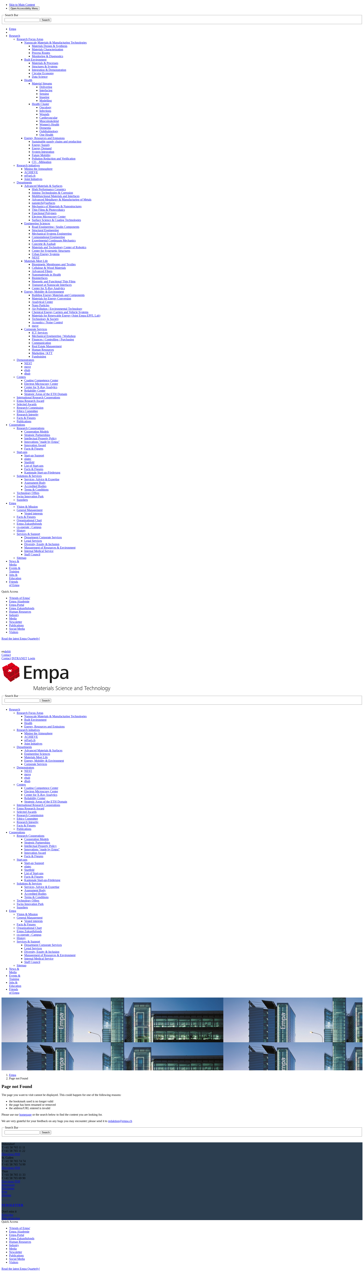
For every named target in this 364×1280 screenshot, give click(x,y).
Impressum (8, 1185)
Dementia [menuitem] (45, 127)
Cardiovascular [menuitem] (48, 117)
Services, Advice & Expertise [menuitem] (41, 479)
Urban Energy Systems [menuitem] (46, 254)
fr (8, 651)
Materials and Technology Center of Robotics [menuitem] (59, 247)
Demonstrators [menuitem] (25, 360)
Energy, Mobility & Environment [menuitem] (44, 291)
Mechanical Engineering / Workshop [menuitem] (54, 336)
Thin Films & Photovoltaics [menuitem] (48, 209)
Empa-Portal (16, 604)
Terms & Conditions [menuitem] (36, 489)
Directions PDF (11, 1154)
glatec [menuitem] (27, 458)
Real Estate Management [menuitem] (47, 346)
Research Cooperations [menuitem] (30, 428)
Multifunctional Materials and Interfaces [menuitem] (55, 196)
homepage (25, 1114)
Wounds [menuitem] (44, 114)
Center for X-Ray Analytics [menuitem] (48, 288)
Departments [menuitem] (24, 182)
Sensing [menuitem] (44, 93)
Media (13, 618)
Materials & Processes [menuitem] (45, 63)
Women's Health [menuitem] (49, 124)
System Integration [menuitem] (43, 151)
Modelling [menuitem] (45, 100)
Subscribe (7, 1214)
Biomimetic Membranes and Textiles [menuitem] (54, 264)
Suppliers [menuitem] (22, 499)
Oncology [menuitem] (45, 107)
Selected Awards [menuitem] (27, 404)
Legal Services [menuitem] (33, 540)
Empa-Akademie (19, 601)
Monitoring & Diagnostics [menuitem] (47, 56)
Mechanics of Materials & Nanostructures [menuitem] (57, 206)
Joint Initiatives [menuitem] (33, 179)
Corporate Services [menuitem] (35, 329)
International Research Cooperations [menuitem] (38, 397)
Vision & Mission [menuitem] (27, 506)
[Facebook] (9, 1198)
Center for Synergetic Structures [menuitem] (51, 250)
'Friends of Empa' (19, 598)
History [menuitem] (21, 530)
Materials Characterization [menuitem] (47, 49)
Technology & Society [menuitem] (45, 319)
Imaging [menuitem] (44, 97)
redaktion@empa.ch (120, 1121)
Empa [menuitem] (12, 29)
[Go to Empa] (58, 692)
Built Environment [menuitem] (35, 59)
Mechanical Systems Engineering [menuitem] (52, 233)
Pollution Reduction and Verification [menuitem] (53, 158)
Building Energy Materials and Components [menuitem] (58, 295)
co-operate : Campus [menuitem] (29, 527)
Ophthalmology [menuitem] (48, 131)
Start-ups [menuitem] (22, 452)
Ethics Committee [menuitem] (27, 411)
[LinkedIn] (3, 1198)
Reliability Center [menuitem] (34, 390)
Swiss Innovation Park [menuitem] (30, 496)
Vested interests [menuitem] (33, 513)
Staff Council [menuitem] (32, 554)
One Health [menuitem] (46, 134)
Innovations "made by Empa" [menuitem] (42, 441)
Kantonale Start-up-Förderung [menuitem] (42, 472)
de (5, 651)
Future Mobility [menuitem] (41, 155)
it (10, 651)
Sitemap (6, 1195)
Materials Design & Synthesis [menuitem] (49, 46)
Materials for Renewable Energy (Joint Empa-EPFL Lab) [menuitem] (66, 315)
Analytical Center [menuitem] (42, 302)
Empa (12, 1075)
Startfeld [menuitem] (29, 462)
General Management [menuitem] (29, 510)
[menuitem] (14, 35)
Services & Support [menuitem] (28, 534)
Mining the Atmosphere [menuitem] (38, 168)
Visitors (13, 632)
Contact (6, 654)
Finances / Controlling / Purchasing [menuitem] (53, 339)
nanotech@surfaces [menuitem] (43, 203)
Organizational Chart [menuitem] (29, 520)
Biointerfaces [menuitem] (40, 278)
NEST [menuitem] (36, 257)
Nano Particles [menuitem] (40, 305)
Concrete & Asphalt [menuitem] (44, 243)
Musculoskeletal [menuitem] (49, 121)
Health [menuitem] (28, 80)
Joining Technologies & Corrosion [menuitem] (52, 192)
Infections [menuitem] (45, 110)
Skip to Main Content (22, 4)
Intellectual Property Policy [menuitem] (40, 438)
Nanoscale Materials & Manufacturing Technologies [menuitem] (55, 42)
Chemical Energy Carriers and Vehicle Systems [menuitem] (60, 312)
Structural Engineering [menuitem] (45, 230)
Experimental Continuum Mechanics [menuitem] (54, 240)
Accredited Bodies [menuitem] (35, 486)
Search (46, 20)
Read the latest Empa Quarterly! (21, 638)
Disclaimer (8, 1188)
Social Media (17, 628)
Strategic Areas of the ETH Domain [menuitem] (45, 394)
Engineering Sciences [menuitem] (37, 223)
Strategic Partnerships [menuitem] (37, 435)
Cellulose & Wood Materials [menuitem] (49, 267)
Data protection (11, 1218)
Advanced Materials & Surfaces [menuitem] (43, 185)
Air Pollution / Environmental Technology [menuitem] (57, 308)
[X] (6, 1198)
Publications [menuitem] (24, 421)
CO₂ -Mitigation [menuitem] (41, 162)
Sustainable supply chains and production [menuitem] (56, 141)
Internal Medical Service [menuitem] (38, 551)
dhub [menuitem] (27, 373)
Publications (16, 625)
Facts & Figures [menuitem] (26, 418)
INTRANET (19, 658)
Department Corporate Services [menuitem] (43, 537)
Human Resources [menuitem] (43, 349)
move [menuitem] (35, 325)
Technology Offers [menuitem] (28, 493)
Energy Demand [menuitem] (42, 148)
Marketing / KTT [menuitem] (42, 353)
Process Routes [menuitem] (41, 52)
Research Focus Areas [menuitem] (30, 39)
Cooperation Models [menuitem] (36, 431)
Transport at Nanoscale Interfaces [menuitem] (52, 284)
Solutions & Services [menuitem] (29, 476)
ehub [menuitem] (27, 370)
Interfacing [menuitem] (45, 90)
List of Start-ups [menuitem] (33, 465)
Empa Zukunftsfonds (21, 608)
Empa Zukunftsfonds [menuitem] (29, 523)
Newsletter (15, 622)
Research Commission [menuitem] (30, 407)
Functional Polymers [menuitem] (44, 213)
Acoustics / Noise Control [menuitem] (47, 322)
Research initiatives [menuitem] (28, 165)
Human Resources (20, 611)
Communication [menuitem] (41, 342)
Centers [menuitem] (21, 377)
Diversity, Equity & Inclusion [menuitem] (41, 544)
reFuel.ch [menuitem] (29, 175)
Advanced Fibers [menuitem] (42, 271)
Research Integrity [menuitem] (27, 414)
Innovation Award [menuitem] (35, 445)
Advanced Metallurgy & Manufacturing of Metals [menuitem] (61, 199)
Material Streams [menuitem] (42, 83)
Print (4, 1191)
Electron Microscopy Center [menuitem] (49, 216)
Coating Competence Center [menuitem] (41, 380)
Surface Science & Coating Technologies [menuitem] (56, 220)
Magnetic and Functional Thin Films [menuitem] (53, 281)
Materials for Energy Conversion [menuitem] (51, 298)
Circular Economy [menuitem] (43, 73)
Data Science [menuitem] (40, 76)
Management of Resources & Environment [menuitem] (49, 547)
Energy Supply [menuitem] (41, 145)
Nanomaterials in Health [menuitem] (46, 274)
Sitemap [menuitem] (21, 557)
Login (31, 658)
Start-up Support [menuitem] (34, 455)
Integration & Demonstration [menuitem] (49, 69)
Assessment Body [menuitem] (35, 482)
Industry (14, 615)
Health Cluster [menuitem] (40, 104)
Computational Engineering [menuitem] (48, 237)
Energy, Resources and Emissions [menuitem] (44, 138)
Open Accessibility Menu (24, 8)
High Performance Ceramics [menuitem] (49, 189)
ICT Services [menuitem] (40, 332)
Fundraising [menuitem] (39, 356)
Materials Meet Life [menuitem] (36, 261)
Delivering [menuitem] (45, 87)
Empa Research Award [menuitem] (30, 400)
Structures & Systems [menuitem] (44, 66)
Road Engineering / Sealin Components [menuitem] (55, 226)
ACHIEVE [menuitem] (31, 172)
